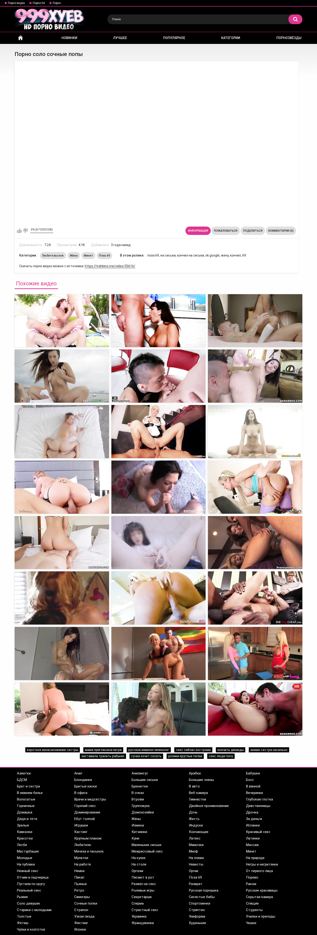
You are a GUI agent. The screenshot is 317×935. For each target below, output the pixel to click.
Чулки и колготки (31, 929)
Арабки (195, 773)
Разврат (195, 884)
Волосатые (26, 799)
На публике (26, 864)
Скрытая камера (259, 897)
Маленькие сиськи (146, 845)
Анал (78, 773)
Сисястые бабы (202, 897)
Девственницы (258, 806)
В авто (194, 786)
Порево (252, 877)
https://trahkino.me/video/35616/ (110, 266)
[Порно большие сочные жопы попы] (62, 653)
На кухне (139, 858)
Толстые (24, 916)
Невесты (196, 864)
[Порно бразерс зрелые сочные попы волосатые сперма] (62, 709)
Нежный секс (27, 871)
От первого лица (259, 871)
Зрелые (23, 825)
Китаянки (139, 832)
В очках (138, 793)
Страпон (81, 910)
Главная (20, 38)
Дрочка (252, 812)
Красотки (25, 838)
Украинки (139, 916)
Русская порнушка (203, 890)
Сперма (138, 903)
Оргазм (137, 871)
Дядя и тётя (27, 819)
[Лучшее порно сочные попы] (62, 376)
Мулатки (81, 858)
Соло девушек (28, 903)
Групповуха (140, 806)
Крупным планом (87, 838)
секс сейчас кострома (193, 750)
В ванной (253, 786)
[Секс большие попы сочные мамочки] (255, 598)
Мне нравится (19, 230)
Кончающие (198, 832)
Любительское (53, 255)
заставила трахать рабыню (102, 756)
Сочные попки (85, 903)
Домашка (24, 812)
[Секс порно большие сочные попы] (62, 598)
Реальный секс (29, 890)
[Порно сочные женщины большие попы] (255, 653)
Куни (135, 838)
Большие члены (201, 780)
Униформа (197, 916)
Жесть (194, 819)
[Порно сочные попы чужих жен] (255, 542)
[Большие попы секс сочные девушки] (158, 598)
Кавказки (24, 832)
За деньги (254, 819)
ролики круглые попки (185, 756)
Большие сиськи (145, 780)
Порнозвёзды (288, 38)
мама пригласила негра (103, 750)
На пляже (196, 858)
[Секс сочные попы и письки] (158, 542)
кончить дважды (230, 750)
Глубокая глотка (259, 799)
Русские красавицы (262, 890)
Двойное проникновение (209, 806)
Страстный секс (145, 910)
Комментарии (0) (281, 230)
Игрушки (81, 825)
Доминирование (87, 812)
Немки (79, 871)
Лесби (22, 845)
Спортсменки (199, 903)
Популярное (174, 38)
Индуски (196, 825)
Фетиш (22, 923)
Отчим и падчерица (33, 877)
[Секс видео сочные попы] (158, 376)
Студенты (254, 910)
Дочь (193, 812)
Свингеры (82, 897)
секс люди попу (221, 756)
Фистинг (81, 923)
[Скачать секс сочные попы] (62, 542)
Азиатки (24, 773)
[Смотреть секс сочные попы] (62, 487)
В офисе (80, 793)
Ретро (79, 890)
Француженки (143, 923)
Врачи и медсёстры (90, 799)
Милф (193, 851)
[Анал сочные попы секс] (255, 487)
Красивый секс (258, 832)
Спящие (252, 903)
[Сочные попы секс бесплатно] (158, 431)
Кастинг (80, 832)
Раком (251, 884)
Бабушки (253, 773)
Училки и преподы (260, 916)
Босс (250, 780)
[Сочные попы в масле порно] (255, 431)
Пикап (79, 877)
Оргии (193, 871)
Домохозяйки (143, 812)
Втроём (138, 799)
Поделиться (252, 230)
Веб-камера (198, 793)
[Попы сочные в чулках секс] (255, 320)
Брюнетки (140, 786)
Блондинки (83, 780)
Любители (82, 845)
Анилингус (140, 773)
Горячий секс (85, 806)
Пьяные (80, 884)
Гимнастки (197, 799)
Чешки (251, 923)
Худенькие (197, 923)
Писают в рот (143, 877)
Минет (88, 255)
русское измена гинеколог (148, 750)
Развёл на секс (144, 884)
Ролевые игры (143, 890)
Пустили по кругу (31, 884)
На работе (82, 864)
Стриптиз (197, 910)
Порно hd (39, 3)
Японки (80, 929)
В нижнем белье (30, 793)
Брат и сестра (28, 786)
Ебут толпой (84, 819)
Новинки (69, 38)
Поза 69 (104, 255)
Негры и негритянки (262, 864)
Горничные (26, 806)
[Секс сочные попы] (62, 320)
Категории (230, 38)
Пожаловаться (225, 230)
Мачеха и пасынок (89, 851)
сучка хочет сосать (146, 756)
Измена (138, 825)
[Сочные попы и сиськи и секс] (255, 376)
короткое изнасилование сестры (52, 750)
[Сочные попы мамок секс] (158, 487)
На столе (139, 864)
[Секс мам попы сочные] (158, 320)
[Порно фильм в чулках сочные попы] (158, 653)
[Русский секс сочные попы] (62, 431)
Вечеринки (254, 793)
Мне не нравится (25, 230)
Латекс (195, 838)
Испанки (253, 825)
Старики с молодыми (34, 910)
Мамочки (196, 845)
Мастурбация (28, 851)
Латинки (253, 838)
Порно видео (16, 3)
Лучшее (120, 38)
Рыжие (22, 897)
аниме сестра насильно (269, 750)
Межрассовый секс (147, 851)
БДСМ (22, 780)
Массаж (252, 845)
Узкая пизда (84, 916)
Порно (57, 3)
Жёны (74, 255)
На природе (255, 858)
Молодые (24, 858)
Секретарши (142, 897)
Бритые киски (85, 786)
